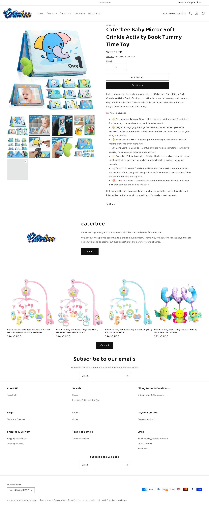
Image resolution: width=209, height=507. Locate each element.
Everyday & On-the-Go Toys (86, 400)
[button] (51, 13)
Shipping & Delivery (16, 438)
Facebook (142, 448)
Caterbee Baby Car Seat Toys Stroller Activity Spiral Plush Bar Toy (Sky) (175, 331)
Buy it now (137, 85)
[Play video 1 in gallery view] (17, 169)
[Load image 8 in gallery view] (84, 147)
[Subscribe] (127, 376)
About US (12, 395)
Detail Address (145, 443)
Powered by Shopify (30, 500)
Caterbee (17, 500)
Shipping (110, 56)
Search (75, 395)
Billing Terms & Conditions (151, 395)
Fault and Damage (16, 419)
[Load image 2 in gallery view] (39, 125)
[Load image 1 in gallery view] (17, 125)
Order (75, 419)
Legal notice (122, 500)
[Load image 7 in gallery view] (62, 147)
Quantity (110, 61)
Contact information (107, 500)
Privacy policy (59, 500)
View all (104, 345)
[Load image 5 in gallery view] (17, 147)
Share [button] (112, 204)
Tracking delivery (15, 443)
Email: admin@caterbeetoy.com (153, 438)
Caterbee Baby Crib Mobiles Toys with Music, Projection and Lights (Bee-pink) (77, 331)
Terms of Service (80, 438)
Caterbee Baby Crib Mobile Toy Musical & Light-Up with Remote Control (128, 331)
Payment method (146, 419)
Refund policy (45, 500)
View (90, 251)
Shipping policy (89, 500)
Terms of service (74, 500)
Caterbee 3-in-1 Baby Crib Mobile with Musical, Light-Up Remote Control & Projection (28, 331)
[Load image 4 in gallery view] (84, 125)
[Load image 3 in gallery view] (62, 125)
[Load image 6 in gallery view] (39, 147)
